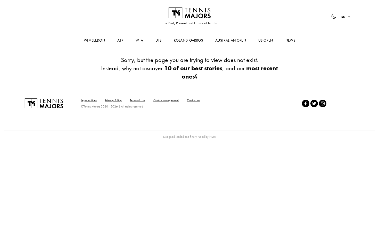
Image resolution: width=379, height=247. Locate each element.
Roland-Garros (188, 40)
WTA (139, 40)
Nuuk (212, 137)
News (290, 40)
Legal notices (89, 100)
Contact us (193, 100)
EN (343, 17)
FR (349, 17)
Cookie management (166, 100)
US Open (265, 40)
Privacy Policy (113, 100)
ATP (120, 40)
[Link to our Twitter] (314, 103)
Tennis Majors (189, 12)
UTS (158, 40)
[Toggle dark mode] (333, 16)
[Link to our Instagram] (322, 103)
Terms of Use (137, 100)
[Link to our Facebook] (305, 103)
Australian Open (230, 40)
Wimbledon (94, 40)
